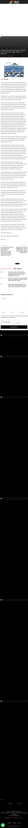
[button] (26, 2)
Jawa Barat (11, 48)
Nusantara (6, 48)
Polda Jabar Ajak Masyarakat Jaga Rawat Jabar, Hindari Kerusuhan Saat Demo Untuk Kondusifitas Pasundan (17, 285)
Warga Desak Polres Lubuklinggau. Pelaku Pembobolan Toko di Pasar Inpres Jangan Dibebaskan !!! (21, 250)
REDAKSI (14, 822)
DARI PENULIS (17, 268)
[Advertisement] (14, 18)
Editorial (7, 34)
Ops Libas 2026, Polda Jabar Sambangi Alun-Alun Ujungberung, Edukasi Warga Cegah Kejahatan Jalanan (17, 279)
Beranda (2, 34)
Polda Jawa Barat (17, 48)
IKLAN (19, 822)
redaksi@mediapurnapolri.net (17, 817)
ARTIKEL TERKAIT (6, 268)
